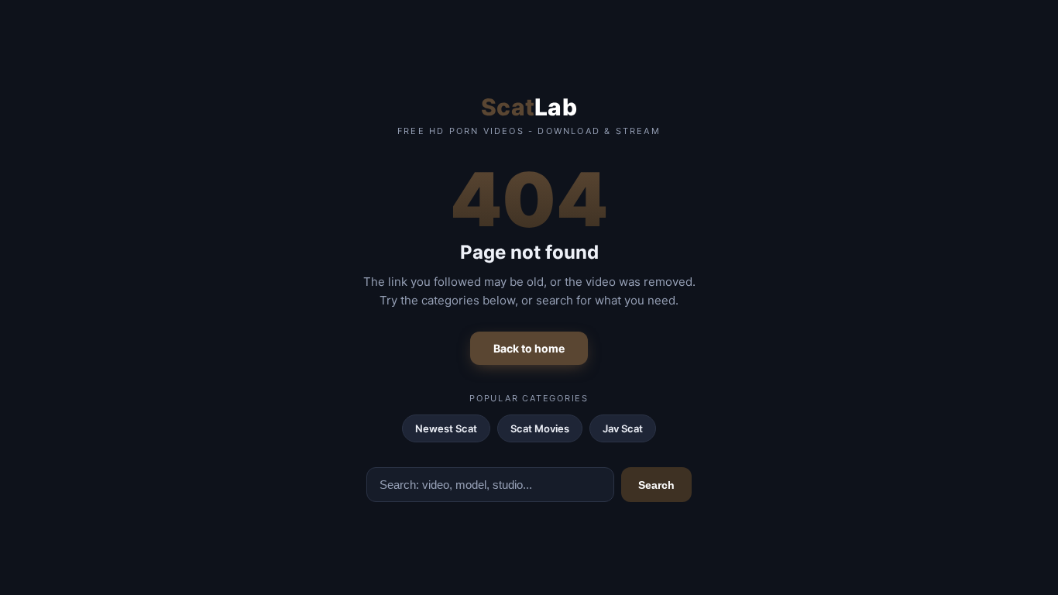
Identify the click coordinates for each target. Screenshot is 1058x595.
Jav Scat (623, 428)
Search (656, 485)
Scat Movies (539, 428)
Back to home (529, 348)
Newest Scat (446, 428)
